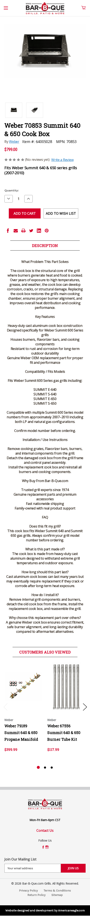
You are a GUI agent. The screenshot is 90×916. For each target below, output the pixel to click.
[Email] (16, 230)
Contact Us (45, 830)
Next (85, 706)
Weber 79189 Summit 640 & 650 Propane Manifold (21, 732)
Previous (5, 706)
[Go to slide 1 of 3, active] (38, 768)
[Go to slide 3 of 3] (52, 768)
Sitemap (57, 895)
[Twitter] (31, 230)
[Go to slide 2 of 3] (45, 768)
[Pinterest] (47, 230)
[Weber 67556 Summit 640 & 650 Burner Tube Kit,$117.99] (66, 686)
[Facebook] (8, 230)
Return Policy (36, 895)
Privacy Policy (28, 890)
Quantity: (11, 190)
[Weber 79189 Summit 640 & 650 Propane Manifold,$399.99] (23, 686)
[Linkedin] (39, 230)
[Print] (23, 230)
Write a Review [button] (62, 159)
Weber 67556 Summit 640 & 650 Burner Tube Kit (63, 732)
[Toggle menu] (8, 10)
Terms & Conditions (57, 890)
